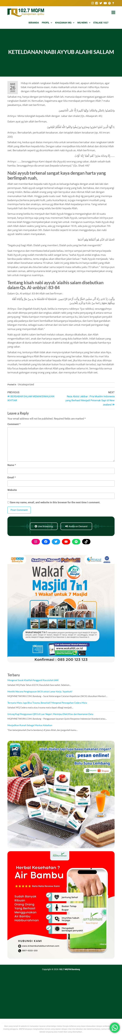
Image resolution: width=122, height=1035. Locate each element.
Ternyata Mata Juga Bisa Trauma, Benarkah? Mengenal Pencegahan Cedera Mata (47, 702)
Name (11, 465)
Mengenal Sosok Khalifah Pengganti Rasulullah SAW (32, 680)
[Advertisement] (61, 996)
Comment (14, 424)
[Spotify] (76, 541)
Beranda (34, 22)
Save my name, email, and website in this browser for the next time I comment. (55, 502)
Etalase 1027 (100, 22)
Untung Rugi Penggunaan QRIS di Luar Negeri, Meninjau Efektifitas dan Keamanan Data (50, 714)
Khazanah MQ (63, 22)
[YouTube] (66, 541)
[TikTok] (86, 541)
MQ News (82, 22)
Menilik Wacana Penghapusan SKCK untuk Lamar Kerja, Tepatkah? (39, 691)
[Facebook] (46, 541)
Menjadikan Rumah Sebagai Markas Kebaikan (29, 725)
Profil (45, 22)
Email (11, 477)
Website (12, 489)
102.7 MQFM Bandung (69, 969)
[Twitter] (56, 541)
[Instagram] (36, 541)
